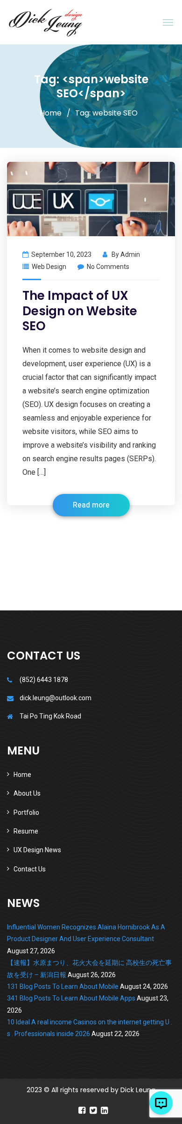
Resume (26, 831)
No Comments (108, 266)
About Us (27, 793)
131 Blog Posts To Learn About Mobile (63, 986)
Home (51, 113)
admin (130, 254)
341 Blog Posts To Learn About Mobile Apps (71, 998)
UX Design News (37, 850)
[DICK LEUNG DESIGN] (46, 22)
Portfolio (26, 812)
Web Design (49, 266)
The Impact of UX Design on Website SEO (79, 310)
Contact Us (30, 869)
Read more (91, 505)
